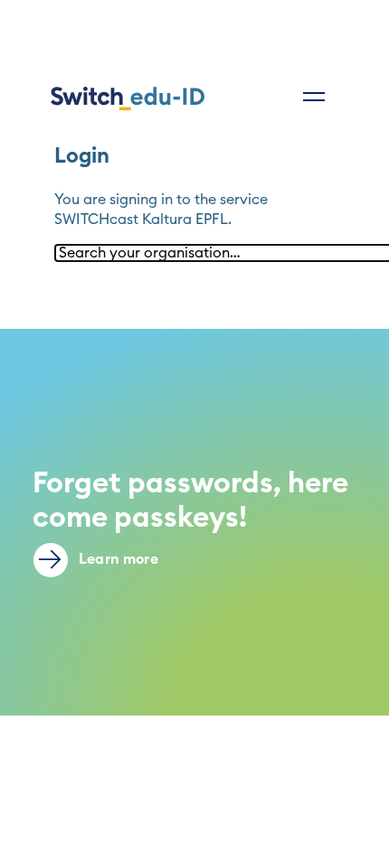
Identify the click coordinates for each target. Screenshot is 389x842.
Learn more (116, 559)
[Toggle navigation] (313, 97)
